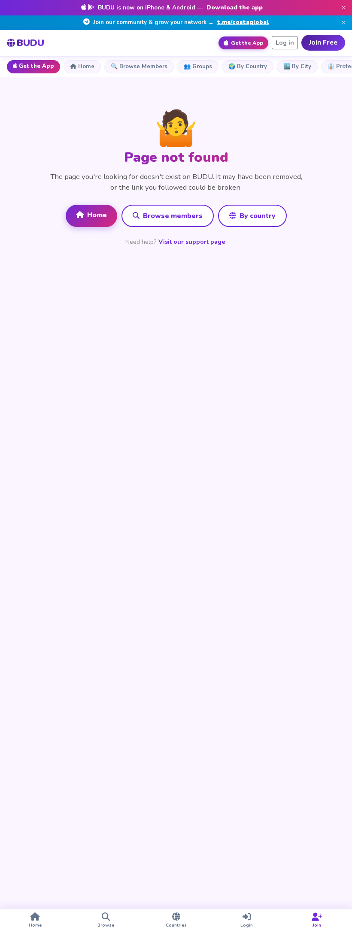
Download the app (234, 7)
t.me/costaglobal (243, 22)
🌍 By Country (247, 66)
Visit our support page (191, 241)
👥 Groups (198, 66)
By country (257, 216)
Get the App (36, 66)
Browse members (172, 216)
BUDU (30, 42)
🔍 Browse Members (139, 66)
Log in (285, 43)
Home (86, 66)
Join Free (323, 42)
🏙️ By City (297, 66)
